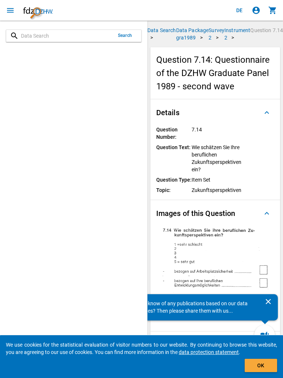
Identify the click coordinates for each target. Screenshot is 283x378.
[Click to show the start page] (38, 10)
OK (260, 365)
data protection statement (209, 352)
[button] (215, 112)
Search (125, 35)
